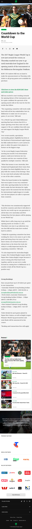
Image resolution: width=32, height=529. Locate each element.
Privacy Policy (19, 517)
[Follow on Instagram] (29, 501)
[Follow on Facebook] (24, 501)
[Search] (30, 2)
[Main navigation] (2, 1)
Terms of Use (12, 517)
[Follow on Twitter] (27, 501)
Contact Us (15, 520)
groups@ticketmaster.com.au (11, 302)
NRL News (4, 29)
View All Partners (16, 494)
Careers (7, 520)
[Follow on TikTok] (21, 501)
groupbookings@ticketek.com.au (12, 292)
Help (11, 520)
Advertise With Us (22, 520)
